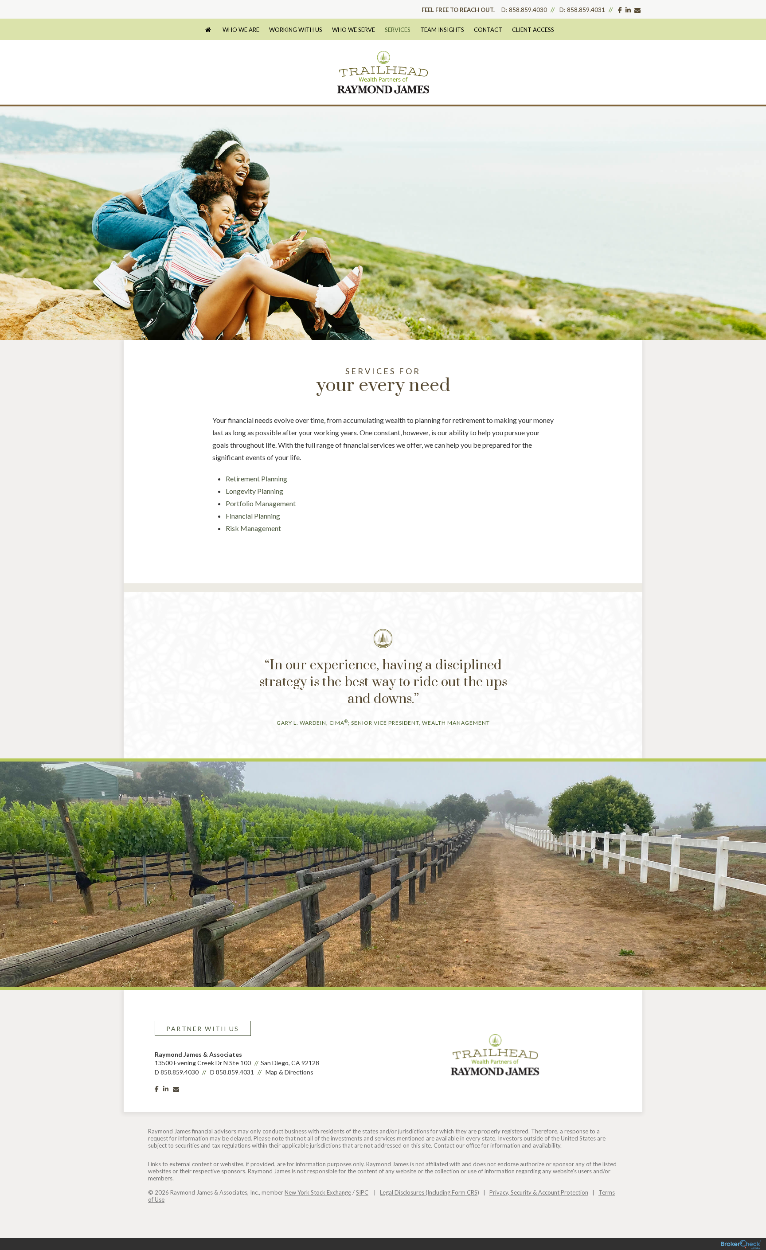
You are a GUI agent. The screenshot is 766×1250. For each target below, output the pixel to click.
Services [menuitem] (397, 29)
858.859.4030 (528, 9)
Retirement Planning (256, 478)
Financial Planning (253, 516)
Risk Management (253, 528)
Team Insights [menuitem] (442, 29)
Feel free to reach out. (458, 9)
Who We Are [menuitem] (241, 29)
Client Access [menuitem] (533, 29)
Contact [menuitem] (488, 29)
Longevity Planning (254, 491)
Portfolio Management (261, 503)
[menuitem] (212, 30)
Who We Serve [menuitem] (353, 29)
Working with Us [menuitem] (295, 29)
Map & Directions (289, 1072)
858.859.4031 (586, 9)
